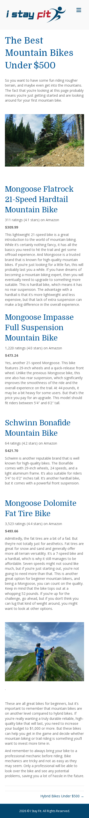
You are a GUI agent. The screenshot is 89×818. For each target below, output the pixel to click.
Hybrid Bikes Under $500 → (62, 796)
